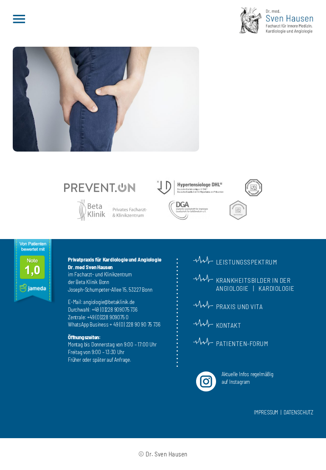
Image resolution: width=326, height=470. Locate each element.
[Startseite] (276, 17)
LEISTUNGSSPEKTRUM (246, 262)
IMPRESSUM (266, 412)
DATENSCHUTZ (298, 412)
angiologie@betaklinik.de (108, 301)
